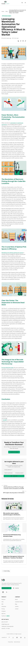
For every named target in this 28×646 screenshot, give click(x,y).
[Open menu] (25, 2)
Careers (16, 606)
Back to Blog (7, 571)
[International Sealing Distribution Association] (9, 637)
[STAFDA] (20, 637)
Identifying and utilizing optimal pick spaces (12, 252)
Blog (7, 11)
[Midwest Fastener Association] (13, 637)
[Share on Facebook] (21, 41)
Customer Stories (19, 601)
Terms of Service (17, 641)
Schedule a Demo (5, 588)
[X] (6, 592)
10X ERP (5, 420)
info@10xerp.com (5, 624)
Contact (16, 608)
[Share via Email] (23, 41)
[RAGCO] (24, 637)
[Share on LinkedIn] (18, 41)
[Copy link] (25, 41)
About (16, 599)
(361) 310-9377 (5, 622)
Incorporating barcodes (7, 367)
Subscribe (15, 476)
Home (3, 11)
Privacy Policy (10, 641)
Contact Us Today (14, 452)
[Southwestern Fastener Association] (17, 637)
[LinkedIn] (3, 592)
